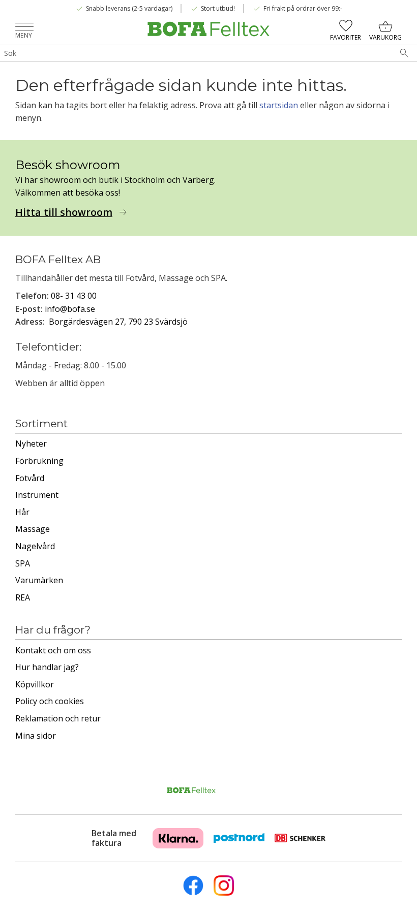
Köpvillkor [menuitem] (34, 684)
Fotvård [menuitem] (29, 478)
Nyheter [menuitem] (31, 443)
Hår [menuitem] (22, 512)
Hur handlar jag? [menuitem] (47, 667)
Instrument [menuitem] (36, 494)
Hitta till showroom (63, 212)
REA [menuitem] (22, 597)
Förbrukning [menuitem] (39, 460)
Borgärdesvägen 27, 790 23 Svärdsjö (118, 321)
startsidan (278, 105)
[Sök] (404, 53)
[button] (24, 28)
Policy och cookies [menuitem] (49, 701)
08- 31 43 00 (74, 295)
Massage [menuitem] (32, 528)
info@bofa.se (70, 308)
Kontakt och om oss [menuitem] (53, 650)
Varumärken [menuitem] (39, 580)
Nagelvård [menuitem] (35, 546)
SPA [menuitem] (22, 563)
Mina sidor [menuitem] (35, 735)
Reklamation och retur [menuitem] (58, 718)
